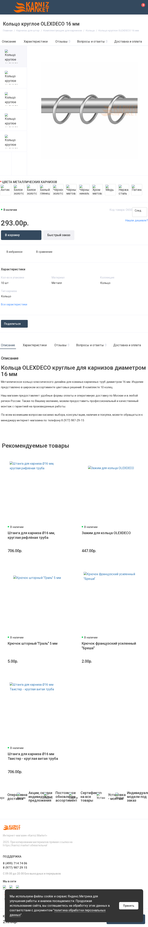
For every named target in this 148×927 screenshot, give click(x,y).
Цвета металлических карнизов (29, 182)
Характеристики (36, 41)
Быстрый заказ (58, 235)
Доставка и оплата (128, 41)
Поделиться (12, 323)
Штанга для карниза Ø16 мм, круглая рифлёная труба (31, 535)
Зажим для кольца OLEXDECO (106, 533)
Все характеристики (14, 304)
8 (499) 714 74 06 (15, 863)
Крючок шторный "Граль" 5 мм (32, 643)
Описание (9, 41)
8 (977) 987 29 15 (15, 867)
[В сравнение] (59, 456)
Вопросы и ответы (92, 41)
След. (138, 210)
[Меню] (7, 7)
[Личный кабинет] (131, 7)
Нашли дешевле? (136, 220)
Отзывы (62, 41)
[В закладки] (66, 456)
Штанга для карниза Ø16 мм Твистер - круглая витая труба (33, 756)
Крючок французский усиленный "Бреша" (109, 645)
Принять (128, 905)
